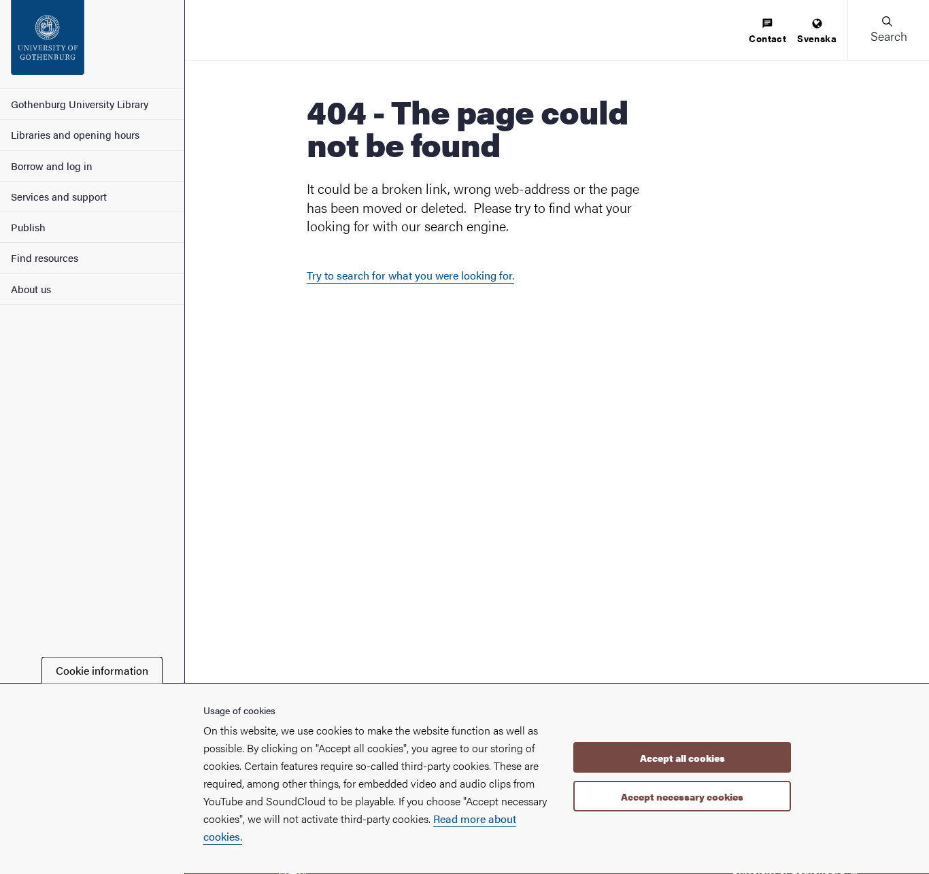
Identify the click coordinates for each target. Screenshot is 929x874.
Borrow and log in (51, 165)
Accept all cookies (682, 757)
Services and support (59, 196)
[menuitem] (767, 31)
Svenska (817, 38)
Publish (28, 227)
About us (31, 289)
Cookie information (102, 670)
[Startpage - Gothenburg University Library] (92, 44)
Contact (767, 38)
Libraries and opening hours (75, 134)
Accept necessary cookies (682, 796)
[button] (888, 30)
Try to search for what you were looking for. (410, 275)
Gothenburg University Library (79, 104)
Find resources (44, 257)
